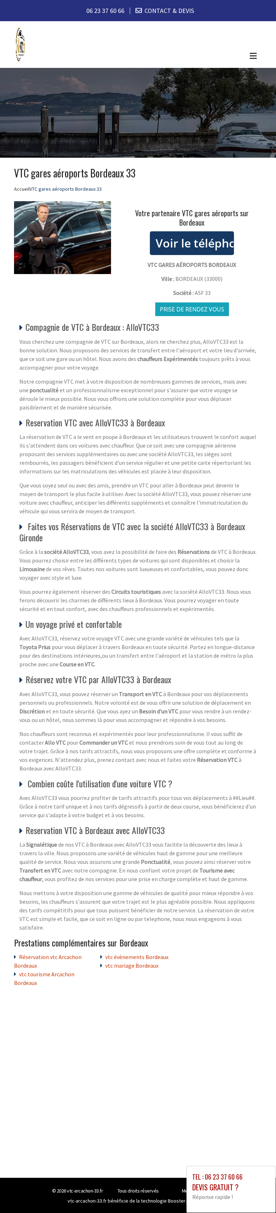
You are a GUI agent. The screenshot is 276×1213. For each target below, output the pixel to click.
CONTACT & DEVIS (169, 10)
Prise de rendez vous (192, 309)
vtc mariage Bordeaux (131, 965)
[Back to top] (256, 1193)
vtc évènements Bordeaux (137, 956)
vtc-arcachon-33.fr (85, 1190)
